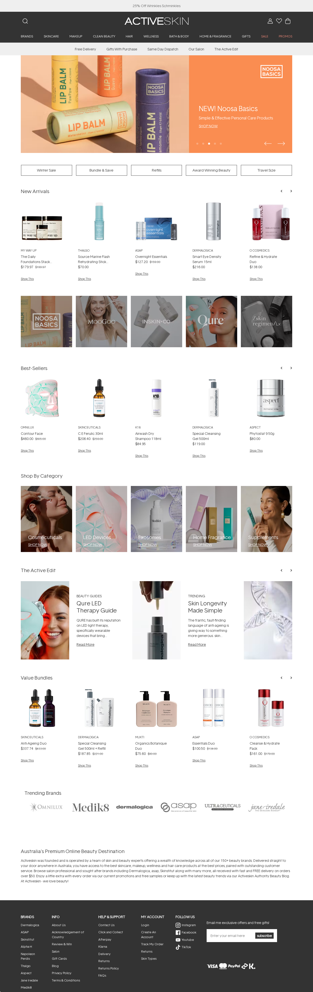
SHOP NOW (208, 126)
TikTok (186, 947)
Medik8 (26, 987)
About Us (59, 925)
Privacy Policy (61, 973)
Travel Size (266, 170)
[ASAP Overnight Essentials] (156, 223)
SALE (264, 36)
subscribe (264, 935)
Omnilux (27, 427)
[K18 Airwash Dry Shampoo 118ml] (156, 400)
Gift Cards (59, 958)
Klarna (102, 946)
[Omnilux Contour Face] (42, 400)
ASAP (139, 250)
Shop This (27, 279)
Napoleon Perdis (28, 956)
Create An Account (148, 934)
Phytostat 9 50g (262, 433)
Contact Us (106, 925)
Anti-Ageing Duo (33, 743)
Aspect (255, 427)
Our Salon (196, 49)
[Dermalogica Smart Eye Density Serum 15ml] (213, 223)
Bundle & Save (101, 170)
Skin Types (148, 958)
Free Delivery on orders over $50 (156, 5)
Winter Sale (46, 170)
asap (155, 870)
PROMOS (285, 36)
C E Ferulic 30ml (90, 433)
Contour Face (32, 433)
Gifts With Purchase (121, 49)
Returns (104, 961)
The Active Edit (226, 49)
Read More (85, 644)
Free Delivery (85, 49)
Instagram (189, 925)
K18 (138, 427)
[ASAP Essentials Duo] (213, 710)
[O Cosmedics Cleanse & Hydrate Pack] (271, 710)
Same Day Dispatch (162, 49)
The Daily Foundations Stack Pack (35, 261)
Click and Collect (110, 932)
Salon (55, 951)
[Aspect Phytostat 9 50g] (271, 400)
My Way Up (28, 250)
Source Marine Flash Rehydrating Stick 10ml (94, 261)
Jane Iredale (29, 980)
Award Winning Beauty (211, 170)
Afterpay (104, 939)
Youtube (188, 939)
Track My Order (152, 944)
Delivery (104, 954)
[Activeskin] (156, 20)
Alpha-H (26, 946)
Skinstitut (167, 870)
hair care (175, 865)
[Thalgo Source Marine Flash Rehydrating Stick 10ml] (99, 223)
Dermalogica (202, 250)
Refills (156, 170)
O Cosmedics (259, 250)
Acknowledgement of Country (68, 934)
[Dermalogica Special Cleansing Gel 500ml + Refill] (99, 710)
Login (145, 925)
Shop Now (37, 544)
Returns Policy (108, 968)
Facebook (189, 932)
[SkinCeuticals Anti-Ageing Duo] (42, 710)
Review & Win (62, 944)
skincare (124, 865)
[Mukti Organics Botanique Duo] (156, 710)
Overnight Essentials (151, 256)
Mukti (139, 737)
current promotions (118, 876)
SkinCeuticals (89, 427)
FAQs (102, 975)
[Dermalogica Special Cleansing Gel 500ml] (213, 400)
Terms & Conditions (66, 980)
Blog (55, 966)
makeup (139, 865)
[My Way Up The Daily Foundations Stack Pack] (42, 223)
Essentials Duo (203, 743)
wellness (153, 865)
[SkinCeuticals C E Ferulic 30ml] (99, 400)
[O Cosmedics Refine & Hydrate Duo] (271, 223)
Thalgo (83, 250)
